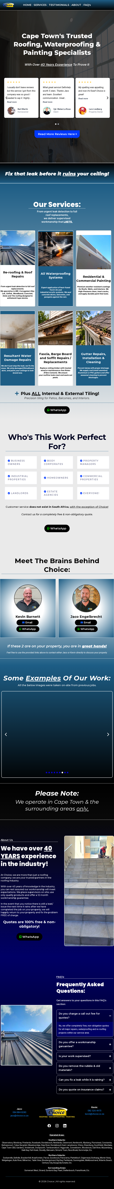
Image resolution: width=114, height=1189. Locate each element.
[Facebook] (49, 1126)
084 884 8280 (19, 1112)
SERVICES (40, 5)
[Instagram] (57, 1126)
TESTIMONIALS (58, 5)
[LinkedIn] (65, 1126)
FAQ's (87, 5)
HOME (27, 5)
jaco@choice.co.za (19, 1115)
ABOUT (76, 5)
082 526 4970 (94, 1110)
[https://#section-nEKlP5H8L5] (8, 5)
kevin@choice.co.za (94, 1114)
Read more (12, 102)
